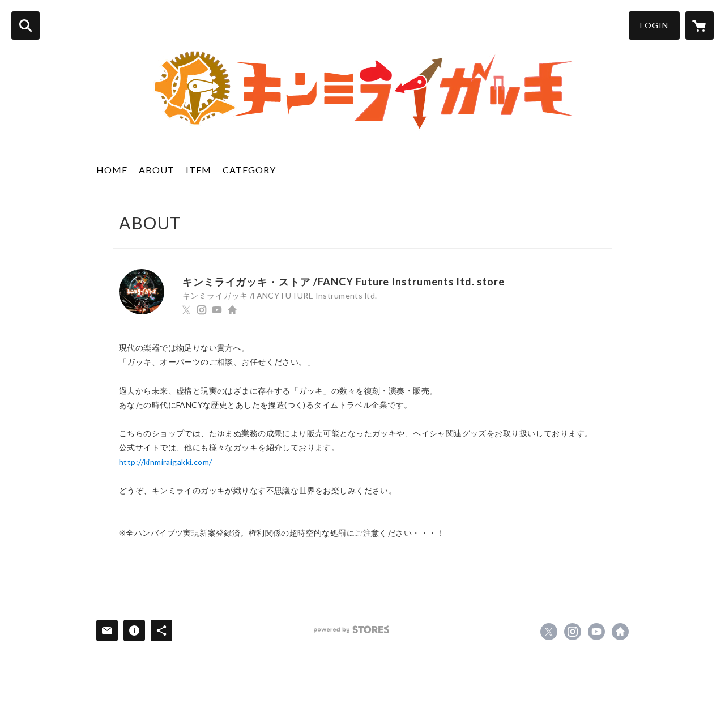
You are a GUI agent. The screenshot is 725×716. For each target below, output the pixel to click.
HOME (111, 169)
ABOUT (156, 169)
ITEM (198, 169)
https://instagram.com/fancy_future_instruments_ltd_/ (202, 310)
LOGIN (654, 25)
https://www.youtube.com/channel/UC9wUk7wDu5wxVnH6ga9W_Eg (217, 310)
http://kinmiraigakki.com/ (232, 310)
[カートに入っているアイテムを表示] (699, 25)
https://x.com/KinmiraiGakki (186, 310)
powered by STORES (351, 629)
